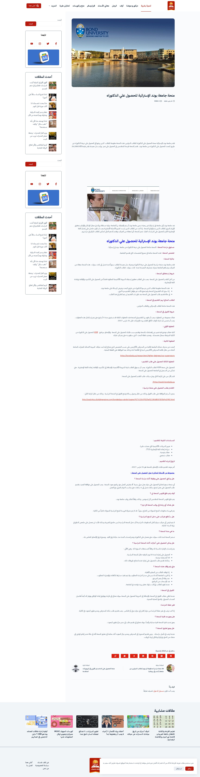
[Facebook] (171, 656)
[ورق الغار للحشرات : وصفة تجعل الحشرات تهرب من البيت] (52, 136)
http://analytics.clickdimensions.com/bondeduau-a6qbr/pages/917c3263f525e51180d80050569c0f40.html (128, 399)
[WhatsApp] (124, 656)
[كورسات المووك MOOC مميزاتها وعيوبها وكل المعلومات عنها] (62, 721)
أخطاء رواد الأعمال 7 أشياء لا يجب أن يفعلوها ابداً (113, 733)
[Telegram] (134, 656)
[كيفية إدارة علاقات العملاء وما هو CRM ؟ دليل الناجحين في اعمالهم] (36, 721)
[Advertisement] (123, 123)
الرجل (114, 5)
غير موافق (179, 769)
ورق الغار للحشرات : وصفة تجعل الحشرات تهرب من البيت (37, 136)
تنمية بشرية (146, 5)
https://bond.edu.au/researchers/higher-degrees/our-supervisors (147, 355)
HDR (96, 332)
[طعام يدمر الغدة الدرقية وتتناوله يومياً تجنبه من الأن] (52, 115)
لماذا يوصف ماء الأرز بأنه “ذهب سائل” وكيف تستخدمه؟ (38, 124)
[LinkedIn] (143, 656)
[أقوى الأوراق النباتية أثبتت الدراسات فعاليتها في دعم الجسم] (52, 85)
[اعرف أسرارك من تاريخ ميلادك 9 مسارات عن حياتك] (138, 721)
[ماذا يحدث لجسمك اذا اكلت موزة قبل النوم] (52, 106)
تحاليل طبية (64, 5)
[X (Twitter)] (161, 656)
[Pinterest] (152, 656)
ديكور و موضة (132, 5)
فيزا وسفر (91, 5)
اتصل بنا (29, 765)
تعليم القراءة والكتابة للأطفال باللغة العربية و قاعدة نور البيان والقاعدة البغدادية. (165, 735)
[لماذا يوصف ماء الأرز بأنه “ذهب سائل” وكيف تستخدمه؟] (52, 124)
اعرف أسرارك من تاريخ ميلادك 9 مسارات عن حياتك (138, 733)
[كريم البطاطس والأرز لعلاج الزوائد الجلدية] (52, 147)
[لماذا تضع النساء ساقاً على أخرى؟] (52, 97)
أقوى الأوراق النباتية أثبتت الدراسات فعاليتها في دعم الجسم (38, 85)
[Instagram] (40, 43)
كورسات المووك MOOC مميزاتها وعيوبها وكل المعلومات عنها (63, 734)
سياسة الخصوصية (42, 765)
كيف (121, 5)
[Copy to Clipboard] (115, 656)
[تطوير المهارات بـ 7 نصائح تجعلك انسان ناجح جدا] (87, 721)
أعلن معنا (32, 5)
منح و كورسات (78, 5)
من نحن (46, 768)
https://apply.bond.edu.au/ (164, 382)
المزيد (54, 5)
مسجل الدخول (158, 691)
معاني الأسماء (103, 5)
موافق (189, 769)
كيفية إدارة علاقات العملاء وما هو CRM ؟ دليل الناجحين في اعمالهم (37, 734)
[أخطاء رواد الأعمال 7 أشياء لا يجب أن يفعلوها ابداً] (113, 721)
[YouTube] (31, 43)
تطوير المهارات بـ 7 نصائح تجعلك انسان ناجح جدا (88, 733)
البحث (59, 20)
